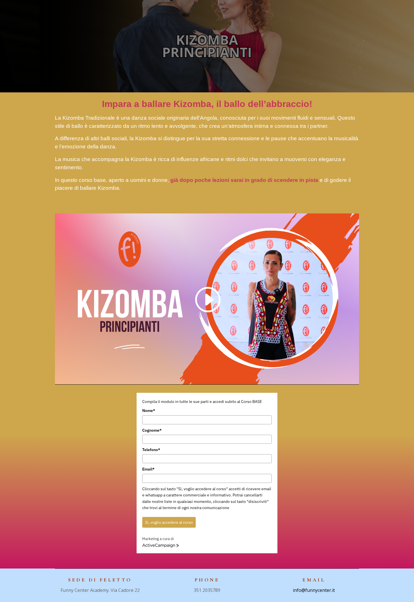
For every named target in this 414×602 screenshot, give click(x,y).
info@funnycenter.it (314, 590)
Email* (148, 469)
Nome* (148, 410)
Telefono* (151, 449)
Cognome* (152, 430)
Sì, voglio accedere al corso (169, 522)
